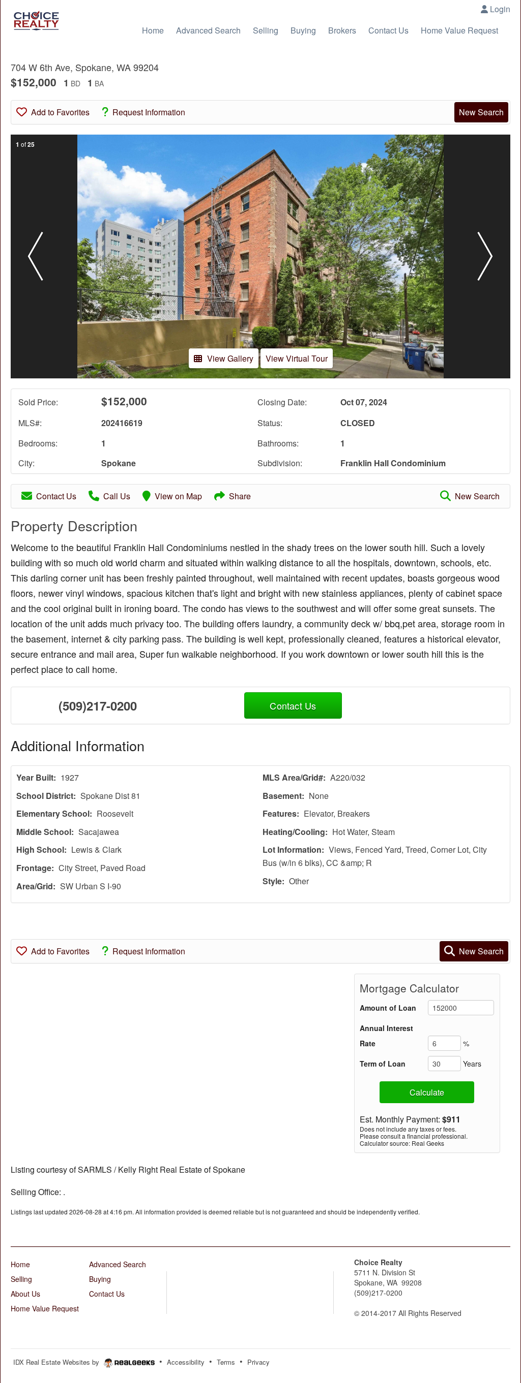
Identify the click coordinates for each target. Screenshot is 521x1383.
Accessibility (186, 1362)
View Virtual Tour (297, 358)
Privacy (258, 1362)
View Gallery (230, 358)
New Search (481, 112)
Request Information (148, 112)
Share (240, 496)
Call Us (116, 496)
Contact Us (56, 496)
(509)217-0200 (98, 705)
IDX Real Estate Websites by (57, 1362)
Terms (226, 1362)
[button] (36, 256)
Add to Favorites (60, 112)
